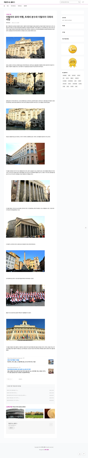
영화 (69, 75)
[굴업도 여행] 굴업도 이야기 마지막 (12, 397)
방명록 (25, 6)
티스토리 (64, 83)
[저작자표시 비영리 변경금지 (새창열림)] (20, 379)
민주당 (79, 75)
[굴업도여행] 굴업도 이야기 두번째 (12, 400)
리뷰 (76, 86)
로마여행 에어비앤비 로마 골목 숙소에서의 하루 (19, 369)
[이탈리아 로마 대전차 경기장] (34, 418)
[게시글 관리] (11, 379)
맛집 (68, 86)
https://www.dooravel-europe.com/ (14, 358)
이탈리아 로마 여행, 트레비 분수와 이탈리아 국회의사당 (29, 18)
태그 (8, 6)
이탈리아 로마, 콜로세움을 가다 (12, 390)
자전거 (70, 83)
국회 (75, 81)
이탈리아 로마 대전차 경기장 (11, 392)
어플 (64, 86)
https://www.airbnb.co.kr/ (12, 367)
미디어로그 (13, 6)
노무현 (80, 83)
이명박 (80, 81)
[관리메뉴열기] (86, 228)
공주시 (68, 78)
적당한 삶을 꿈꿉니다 (12, 425)
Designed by (44, 449)
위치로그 (20, 6)
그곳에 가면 (8, 14)
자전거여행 (75, 83)
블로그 (72, 78)
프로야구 (77, 78)
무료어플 (64, 75)
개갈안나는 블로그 (9, 2)
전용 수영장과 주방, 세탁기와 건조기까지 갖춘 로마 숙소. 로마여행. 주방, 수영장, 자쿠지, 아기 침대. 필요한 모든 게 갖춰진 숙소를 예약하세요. (26, 371)
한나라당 (74, 75)
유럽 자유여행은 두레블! (13, 360)
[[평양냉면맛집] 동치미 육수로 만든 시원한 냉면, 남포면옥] (54, 418)
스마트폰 (64, 81)
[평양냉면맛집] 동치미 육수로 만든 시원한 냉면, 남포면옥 (16, 395)
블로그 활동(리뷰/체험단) (67, 20)
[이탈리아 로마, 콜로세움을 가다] (15, 418)
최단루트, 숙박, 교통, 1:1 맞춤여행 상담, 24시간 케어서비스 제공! (21, 361)
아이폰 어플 (70, 81)
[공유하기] (10, 379)
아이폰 (72, 86)
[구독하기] (86, 230)
